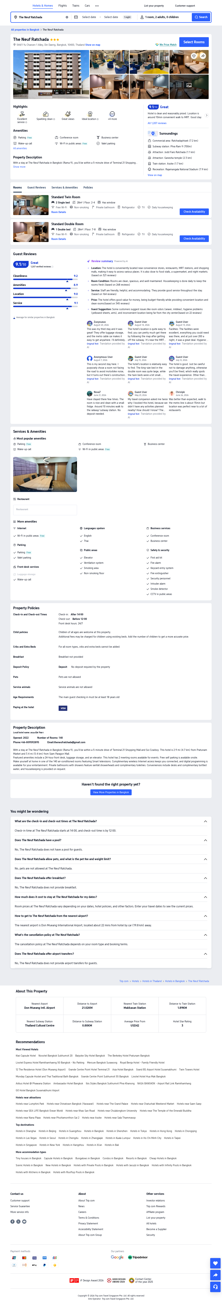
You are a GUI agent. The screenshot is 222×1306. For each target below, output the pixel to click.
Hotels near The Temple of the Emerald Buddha (165, 1110)
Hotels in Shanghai (26, 1131)
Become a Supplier (156, 1229)
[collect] (215, 1263)
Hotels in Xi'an (94, 1145)
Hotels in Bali (112, 1145)
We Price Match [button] (168, 44)
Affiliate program (155, 1212)
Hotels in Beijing (47, 1131)
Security (150, 1235)
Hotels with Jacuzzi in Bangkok (132, 1165)
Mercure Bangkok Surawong (102, 1062)
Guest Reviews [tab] (36, 187)
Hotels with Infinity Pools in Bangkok (171, 1165)
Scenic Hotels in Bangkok (29, 1165)
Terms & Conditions (88, 1217)
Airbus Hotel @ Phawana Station (33, 1083)
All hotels (151, 1223)
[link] (154, 6)
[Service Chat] (215, 1287)
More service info (19, 1212)
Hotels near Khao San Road (80, 1110)
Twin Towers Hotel (189, 1069)
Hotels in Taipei (172, 1138)
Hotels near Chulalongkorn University (117, 1110)
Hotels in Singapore (26, 1145)
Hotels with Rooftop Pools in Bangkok (73, 1172)
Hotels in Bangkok (175, 981)
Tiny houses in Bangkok (28, 1158)
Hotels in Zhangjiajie (92, 1138)
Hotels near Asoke (92, 1117)
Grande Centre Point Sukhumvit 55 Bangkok (105, 1076)
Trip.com (124, 981)
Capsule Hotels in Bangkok (58, 1158)
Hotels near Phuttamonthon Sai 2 (61, 1117)
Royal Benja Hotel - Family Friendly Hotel (142, 1062)
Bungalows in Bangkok (87, 1158)
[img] (51, 74)
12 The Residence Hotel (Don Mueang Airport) (41, 1069)
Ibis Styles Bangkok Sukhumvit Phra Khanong (110, 1083)
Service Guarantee (20, 1206)
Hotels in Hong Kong (161, 1131)
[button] (97, 6)
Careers (82, 1212)
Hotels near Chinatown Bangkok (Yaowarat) (70, 1103)
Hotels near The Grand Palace (112, 1103)
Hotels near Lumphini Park (30, 1103)
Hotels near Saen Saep (189, 1103)
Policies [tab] (88, 187)
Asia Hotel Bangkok (122, 1069)
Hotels (135, 981)
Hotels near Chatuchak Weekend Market (152, 1103)
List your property (155, 1217)
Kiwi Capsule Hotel (26, 1055)
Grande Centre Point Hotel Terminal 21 (89, 1069)
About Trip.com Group (90, 1235)
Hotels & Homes (43, 5)
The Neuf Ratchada (31, 39)
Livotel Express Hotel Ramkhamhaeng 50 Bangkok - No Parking (50, 1062)
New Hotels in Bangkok (58, 1165)
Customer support (19, 1200)
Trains (75, 5)
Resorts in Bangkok (136, 1158)
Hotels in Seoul (47, 1138)
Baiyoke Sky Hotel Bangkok (90, 1055)
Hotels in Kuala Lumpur (118, 1138)
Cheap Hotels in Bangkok (163, 1158)
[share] (215, 1275)
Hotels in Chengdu (68, 1138)
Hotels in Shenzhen (116, 1131)
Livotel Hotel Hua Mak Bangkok (148, 1076)
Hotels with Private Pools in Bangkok (93, 1165)
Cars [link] (87, 5)
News (81, 1206)
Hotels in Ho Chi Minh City (147, 1138)
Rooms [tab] (17, 187)
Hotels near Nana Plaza (28, 1117)
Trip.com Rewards (155, 1206)
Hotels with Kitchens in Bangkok (33, 1172)
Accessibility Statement (90, 1229)
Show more (19, 166)
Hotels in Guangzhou (70, 1131)
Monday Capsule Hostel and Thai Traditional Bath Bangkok (47, 1076)
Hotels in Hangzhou (73, 1145)
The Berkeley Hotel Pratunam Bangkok (129, 1055)
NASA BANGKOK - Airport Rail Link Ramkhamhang (164, 1083)
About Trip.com (86, 1200)
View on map (155, 175)
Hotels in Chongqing (186, 1131)
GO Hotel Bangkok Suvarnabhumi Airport (37, 1090)
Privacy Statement (88, 1223)
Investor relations (155, 1200)
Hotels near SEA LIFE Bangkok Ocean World (39, 1110)
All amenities (20, 148)
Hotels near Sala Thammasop (120, 1117)
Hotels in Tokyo (138, 1131)
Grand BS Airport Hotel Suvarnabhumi (156, 1069)
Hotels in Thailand (152, 981)
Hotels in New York (50, 1145)
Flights (62, 5)
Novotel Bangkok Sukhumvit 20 (55, 1055)
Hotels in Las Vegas (26, 1138)
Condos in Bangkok (113, 1158)
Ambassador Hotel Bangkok (68, 1083)
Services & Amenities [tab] (65, 187)
